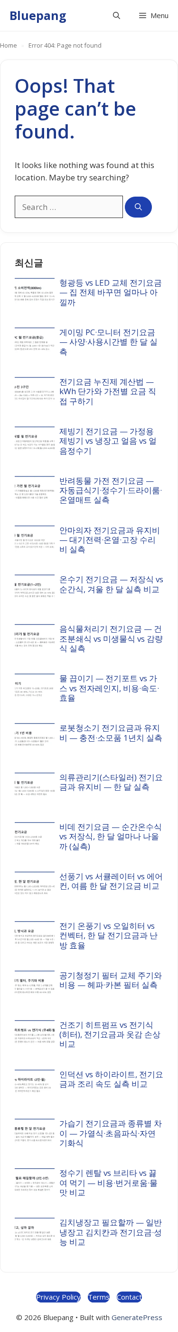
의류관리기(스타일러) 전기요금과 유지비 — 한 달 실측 (111, 782)
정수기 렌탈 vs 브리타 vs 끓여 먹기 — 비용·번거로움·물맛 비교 (108, 1182)
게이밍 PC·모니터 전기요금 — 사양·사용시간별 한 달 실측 (108, 342)
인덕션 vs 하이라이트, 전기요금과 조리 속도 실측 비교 (111, 1079)
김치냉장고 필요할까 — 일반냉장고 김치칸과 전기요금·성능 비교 (110, 1232)
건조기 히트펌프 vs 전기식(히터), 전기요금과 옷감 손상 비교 (109, 1034)
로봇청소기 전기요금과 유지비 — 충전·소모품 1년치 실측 (110, 732)
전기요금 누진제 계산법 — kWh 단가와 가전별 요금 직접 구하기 (107, 391)
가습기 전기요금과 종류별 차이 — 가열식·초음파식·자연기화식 (110, 1133)
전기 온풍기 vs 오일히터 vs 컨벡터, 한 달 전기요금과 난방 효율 (108, 935)
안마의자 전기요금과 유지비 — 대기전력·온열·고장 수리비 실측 (109, 540)
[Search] (138, 207)
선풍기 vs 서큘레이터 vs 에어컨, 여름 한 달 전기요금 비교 (111, 881)
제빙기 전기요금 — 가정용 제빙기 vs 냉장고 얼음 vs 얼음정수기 (108, 441)
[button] (116, 15)
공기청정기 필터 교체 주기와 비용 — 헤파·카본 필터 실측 (110, 980)
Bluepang (37, 15)
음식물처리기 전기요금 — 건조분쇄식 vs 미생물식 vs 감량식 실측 (111, 638)
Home (8, 45)
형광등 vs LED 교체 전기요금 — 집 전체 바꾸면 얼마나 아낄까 (110, 292)
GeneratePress (137, 1317)
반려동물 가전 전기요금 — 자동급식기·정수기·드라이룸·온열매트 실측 (110, 490)
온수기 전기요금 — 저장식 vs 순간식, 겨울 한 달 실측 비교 (111, 584)
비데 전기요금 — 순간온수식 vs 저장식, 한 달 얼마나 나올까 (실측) (110, 836)
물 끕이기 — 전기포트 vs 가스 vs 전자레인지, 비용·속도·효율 (109, 688)
